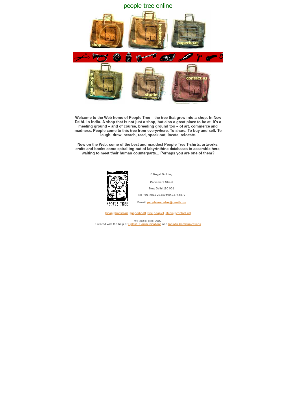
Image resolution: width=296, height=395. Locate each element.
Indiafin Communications (184, 224)
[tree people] (155, 213)
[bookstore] (122, 213)
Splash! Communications (144, 224)
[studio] (170, 213)
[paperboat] (138, 213)
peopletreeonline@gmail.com (166, 202)
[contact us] (183, 213)
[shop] (109, 213)
